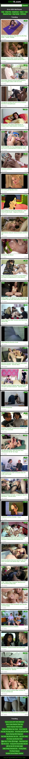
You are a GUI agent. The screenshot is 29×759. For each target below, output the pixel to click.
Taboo (21, 12)
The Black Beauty (14, 751)
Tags (9, 757)
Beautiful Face (7, 14)
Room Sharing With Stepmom (14, 734)
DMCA (14, 757)
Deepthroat (15, 12)
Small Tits (8, 12)
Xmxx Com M (23, 729)
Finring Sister (22, 748)
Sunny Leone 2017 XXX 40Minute (14, 722)
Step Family (16, 14)
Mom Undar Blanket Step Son (14, 724)
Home (5, 757)
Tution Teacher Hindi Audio (14, 726)
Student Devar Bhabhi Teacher (14, 753)
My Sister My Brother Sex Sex (9, 736)
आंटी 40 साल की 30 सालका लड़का (14, 746)
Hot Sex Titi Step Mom (7, 731)
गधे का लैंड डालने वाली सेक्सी (21, 731)
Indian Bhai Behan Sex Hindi (10, 729)
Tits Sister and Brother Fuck (14, 739)
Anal (3, 12)
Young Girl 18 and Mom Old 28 (19, 743)
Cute (26, 12)
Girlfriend (23, 14)
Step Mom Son (23, 741)
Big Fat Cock (5, 743)
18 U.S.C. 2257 (21, 757)
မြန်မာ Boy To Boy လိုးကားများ (9, 741)
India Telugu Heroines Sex (10, 748)
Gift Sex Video (23, 736)
